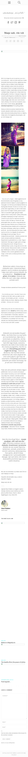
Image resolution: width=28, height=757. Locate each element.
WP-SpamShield (12, 742)
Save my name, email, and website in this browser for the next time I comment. (13, 734)
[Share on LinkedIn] (18, 41)
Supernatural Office (7, 679)
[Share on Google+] (14, 41)
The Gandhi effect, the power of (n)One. (13, 662)
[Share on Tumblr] (21, 41)
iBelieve (7, 37)
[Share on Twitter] (10, 41)
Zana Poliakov (22, 35)
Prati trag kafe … (6, 682)
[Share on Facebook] (6, 41)
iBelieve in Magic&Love (8, 642)
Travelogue (12, 37)
